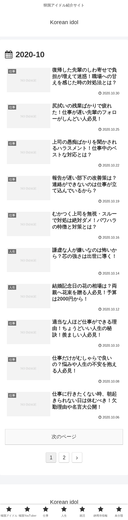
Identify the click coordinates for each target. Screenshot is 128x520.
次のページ (64, 436)
